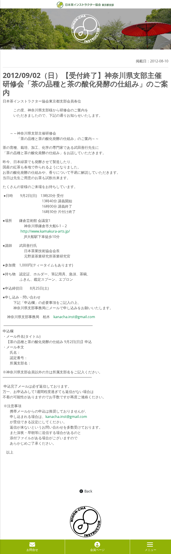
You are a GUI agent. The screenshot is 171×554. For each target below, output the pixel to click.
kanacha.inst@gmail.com (74, 316)
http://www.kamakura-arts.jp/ (45, 231)
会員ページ (97, 550)
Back (87, 491)
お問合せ (32, 550)
